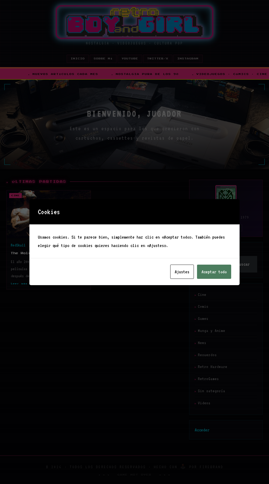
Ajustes (182, 271)
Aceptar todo (214, 271)
